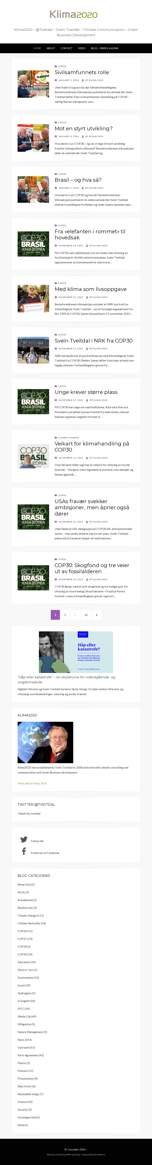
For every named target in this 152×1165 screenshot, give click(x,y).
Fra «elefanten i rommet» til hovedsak (90, 234)
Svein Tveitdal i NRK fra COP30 (94, 341)
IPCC (21, 1008)
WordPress (99, 1154)
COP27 (22, 938)
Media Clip (24, 1016)
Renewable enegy (28, 1094)
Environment (25, 977)
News (21, 1039)
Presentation (26, 1078)
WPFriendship (73, 1154)
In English (24, 1001)
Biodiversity (25, 907)
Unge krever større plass (86, 392)
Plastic (22, 1063)
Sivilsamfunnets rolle (82, 72)
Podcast (23, 1070)
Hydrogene (25, 993)
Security (23, 1109)
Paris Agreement (28, 1055)
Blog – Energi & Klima (104, 48)
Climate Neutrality (29, 923)
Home (37, 48)
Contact (66, 48)
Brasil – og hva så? (78, 180)
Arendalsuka (25, 900)
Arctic (21, 892)
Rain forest (25, 1086)
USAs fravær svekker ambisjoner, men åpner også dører (92, 507)
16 (87, 614)
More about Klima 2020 (32, 783)
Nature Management (30, 1032)
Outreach (23, 1047)
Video (82, 48)
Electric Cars (25, 969)
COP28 (22, 946)
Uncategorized (27, 1117)
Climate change (68, 437)
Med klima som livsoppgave (91, 289)
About (51, 48)
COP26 (22, 931)
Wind (21, 1125)
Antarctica (24, 884)
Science (22, 1101)
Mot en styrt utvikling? (84, 128)
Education (24, 962)
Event (21, 985)
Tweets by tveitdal (29, 813)
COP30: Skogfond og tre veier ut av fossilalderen (92, 568)
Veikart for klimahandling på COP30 (92, 446)
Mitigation (24, 1024)
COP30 (62, 66)
